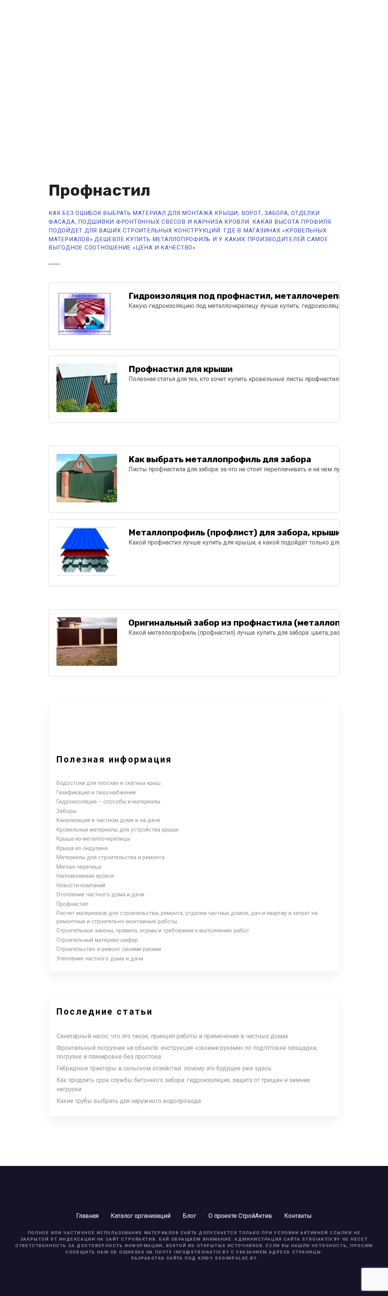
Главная (87, 1215)
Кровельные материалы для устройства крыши (117, 830)
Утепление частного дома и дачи (99, 959)
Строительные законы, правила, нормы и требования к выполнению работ (152, 930)
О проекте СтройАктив (240, 1215)
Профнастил (72, 904)
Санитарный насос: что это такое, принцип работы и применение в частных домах (172, 1036)
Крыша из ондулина (82, 848)
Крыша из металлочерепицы (93, 839)
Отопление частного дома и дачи (100, 894)
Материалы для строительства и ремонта (110, 857)
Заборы (66, 811)
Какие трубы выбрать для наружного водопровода (128, 1101)
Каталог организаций (141, 1215)
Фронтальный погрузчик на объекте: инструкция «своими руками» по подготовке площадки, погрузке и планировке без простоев (186, 1052)
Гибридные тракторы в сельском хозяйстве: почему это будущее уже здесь (163, 1068)
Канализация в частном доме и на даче (108, 820)
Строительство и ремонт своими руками (108, 949)
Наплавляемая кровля (85, 876)
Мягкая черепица (78, 867)
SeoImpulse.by (236, 1258)
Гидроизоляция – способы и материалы (108, 802)
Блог (189, 1215)
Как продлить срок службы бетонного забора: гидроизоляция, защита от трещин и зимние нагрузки (183, 1084)
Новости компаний (80, 885)
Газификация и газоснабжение (96, 792)
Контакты (298, 1215)
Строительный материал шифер (97, 940)
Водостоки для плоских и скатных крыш (108, 783)
